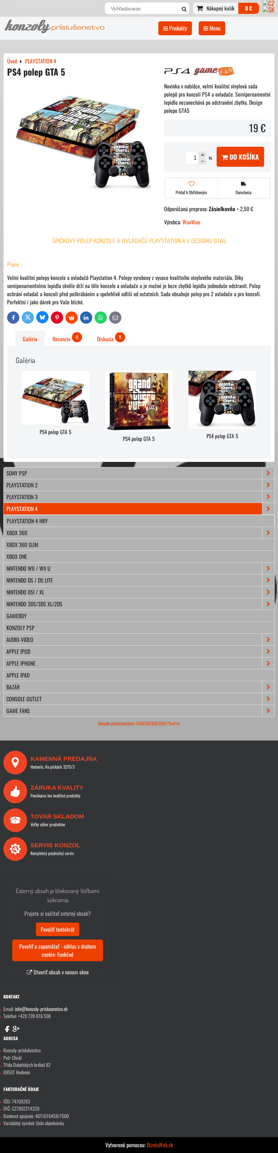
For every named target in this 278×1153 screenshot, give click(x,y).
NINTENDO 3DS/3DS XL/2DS (34, 604)
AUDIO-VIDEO (19, 639)
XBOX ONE (16, 556)
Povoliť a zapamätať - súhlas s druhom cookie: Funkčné (57, 950)
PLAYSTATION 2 (22, 485)
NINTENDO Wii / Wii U (28, 568)
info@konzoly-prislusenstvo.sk (41, 1008)
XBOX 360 (16, 533)
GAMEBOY (16, 616)
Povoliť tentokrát (58, 929)
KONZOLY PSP (20, 628)
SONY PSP (16, 473)
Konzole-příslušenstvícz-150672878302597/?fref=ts (139, 723)
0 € (248, 8)
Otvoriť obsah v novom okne (60, 972)
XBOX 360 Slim (22, 545)
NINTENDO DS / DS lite (29, 580)
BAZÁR (13, 687)
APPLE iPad (17, 675)
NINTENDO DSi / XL (25, 592)
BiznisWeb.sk (160, 1145)
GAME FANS (18, 711)
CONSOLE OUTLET (24, 699)
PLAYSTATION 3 (22, 497)
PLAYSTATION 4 (22, 509)
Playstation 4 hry (27, 521)
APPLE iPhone (21, 663)
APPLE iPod (18, 651)
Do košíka (243, 157)
